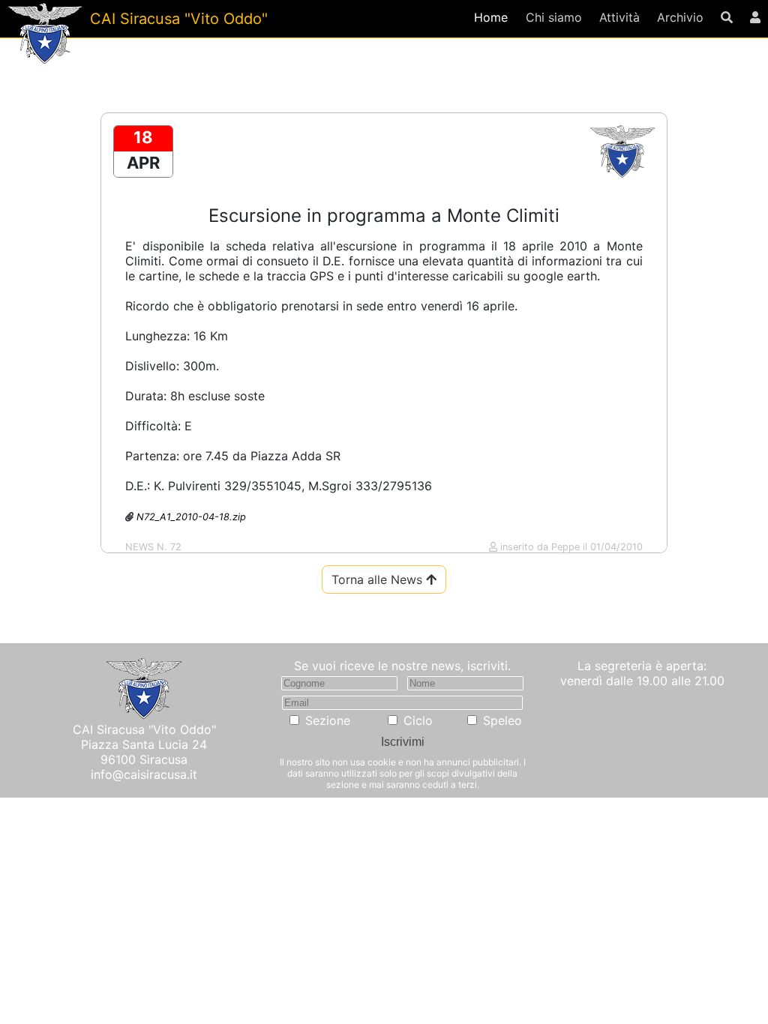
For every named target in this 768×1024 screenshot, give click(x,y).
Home (491, 17)
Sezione (327, 720)
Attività (619, 17)
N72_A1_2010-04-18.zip (191, 516)
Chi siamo (554, 17)
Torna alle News (379, 579)
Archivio (680, 17)
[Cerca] (727, 17)
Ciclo (418, 720)
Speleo (502, 720)
